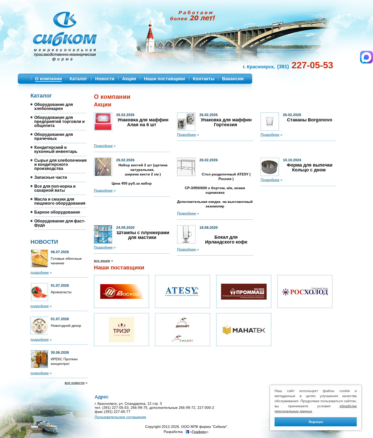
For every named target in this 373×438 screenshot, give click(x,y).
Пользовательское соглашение (120, 417)
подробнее (39, 272)
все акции (102, 260)
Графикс (199, 432)
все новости (74, 383)
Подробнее (103, 146)
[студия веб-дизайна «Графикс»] (187, 432)
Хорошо (316, 422)
